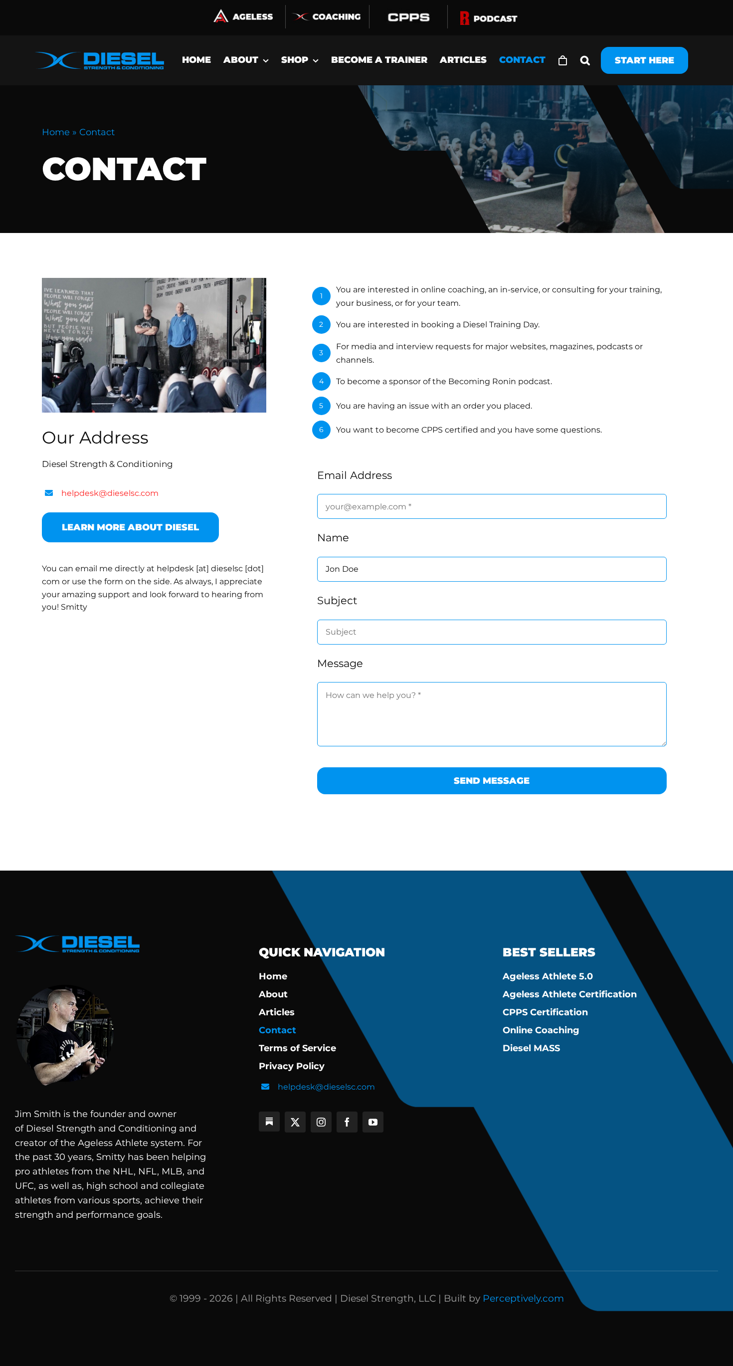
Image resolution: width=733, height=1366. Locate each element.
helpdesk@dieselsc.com (110, 493)
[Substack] (269, 1122)
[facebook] (347, 1122)
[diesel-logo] (99, 57)
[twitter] (295, 1122)
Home (56, 132)
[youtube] (373, 1122)
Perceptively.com (523, 1298)
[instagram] (321, 1122)
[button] (585, 60)
